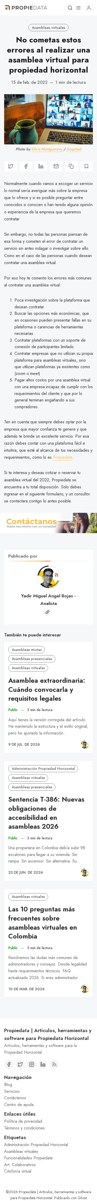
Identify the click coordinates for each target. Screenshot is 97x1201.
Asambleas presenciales (32, 658)
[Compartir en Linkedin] (41, 166)
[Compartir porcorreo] (56, 166)
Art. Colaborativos (20, 1165)
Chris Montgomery (46, 149)
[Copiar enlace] (71, 166)
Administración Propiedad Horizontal (43, 768)
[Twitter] (20, 1064)
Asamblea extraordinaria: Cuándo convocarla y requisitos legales (46, 690)
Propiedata (62, 457)
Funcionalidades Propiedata (28, 1158)
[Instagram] (31, 1064)
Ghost (82, 1197)
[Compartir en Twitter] (10, 166)
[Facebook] (8, 1064)
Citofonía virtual (17, 1171)
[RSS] (54, 1064)
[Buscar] (70, 8)
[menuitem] (48, 1084)
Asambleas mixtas (27, 649)
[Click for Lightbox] (48, 523)
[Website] (47, 612)
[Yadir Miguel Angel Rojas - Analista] (85, 745)
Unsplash (73, 149)
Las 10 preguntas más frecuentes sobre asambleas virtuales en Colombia (42, 922)
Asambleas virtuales (48, 27)
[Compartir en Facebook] (26, 166)
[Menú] (78, 8)
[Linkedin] (43, 1064)
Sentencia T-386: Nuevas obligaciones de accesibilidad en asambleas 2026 (46, 813)
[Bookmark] (86, 166)
